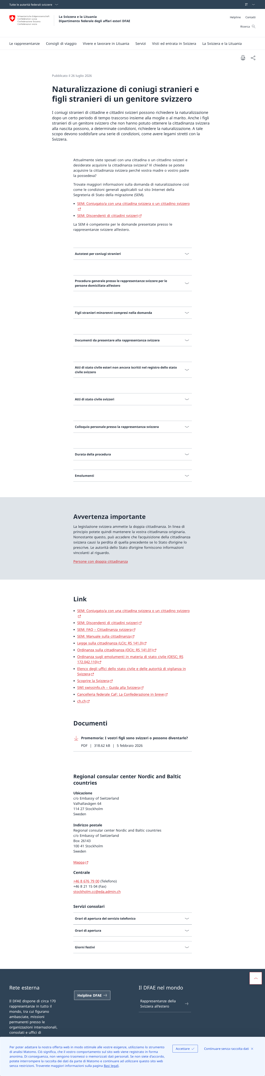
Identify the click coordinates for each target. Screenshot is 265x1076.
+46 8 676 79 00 (86, 881)
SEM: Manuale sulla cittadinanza (104, 636)
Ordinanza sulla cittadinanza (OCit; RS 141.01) (115, 650)
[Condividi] (253, 57)
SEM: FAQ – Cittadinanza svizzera (104, 629)
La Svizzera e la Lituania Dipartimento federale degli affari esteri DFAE (94, 19)
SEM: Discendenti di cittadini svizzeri (107, 215)
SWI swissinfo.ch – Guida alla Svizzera (108, 687)
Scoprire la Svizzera (93, 680)
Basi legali (111, 1066)
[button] (24, 43)
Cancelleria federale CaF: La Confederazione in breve (120, 694)
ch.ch (81, 701)
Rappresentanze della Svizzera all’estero (158, 1003)
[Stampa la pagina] (243, 57)
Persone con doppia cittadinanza (100, 561)
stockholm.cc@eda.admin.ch (97, 891)
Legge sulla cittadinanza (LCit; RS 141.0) (110, 643)
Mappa (79, 862)
